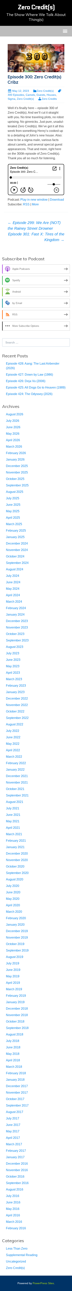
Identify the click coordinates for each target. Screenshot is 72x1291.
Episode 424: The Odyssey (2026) (29, 394)
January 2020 (15, 924)
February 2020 (16, 918)
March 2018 (14, 1066)
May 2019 (12, 976)
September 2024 (17, 562)
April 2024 (13, 595)
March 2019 (14, 989)
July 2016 (12, 1196)
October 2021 (15, 789)
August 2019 (14, 957)
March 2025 (14, 524)
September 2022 (17, 718)
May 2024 (12, 588)
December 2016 (17, 1163)
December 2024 (17, 543)
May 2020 (12, 898)
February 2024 (16, 608)
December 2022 (17, 698)
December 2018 (17, 1008)
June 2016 (13, 1202)
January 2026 (15, 459)
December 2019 (17, 931)
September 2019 (17, 950)
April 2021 (13, 827)
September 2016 (17, 1183)
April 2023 (13, 672)
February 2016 (16, 1228)
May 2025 (12, 511)
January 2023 (15, 692)
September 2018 (17, 1028)
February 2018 (16, 1073)
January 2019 (15, 1002)
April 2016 (13, 1215)
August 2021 (14, 801)
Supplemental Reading (21, 1255)
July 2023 (12, 653)
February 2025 (16, 530)
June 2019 (13, 969)
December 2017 (17, 1086)
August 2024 (14, 569)
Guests (40, 94)
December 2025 (17, 466)
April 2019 (13, 982)
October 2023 (15, 634)
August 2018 (14, 1034)
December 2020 (17, 853)
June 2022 (13, 737)
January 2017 (15, 1157)
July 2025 (12, 498)
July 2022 (12, 730)
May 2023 (12, 666)
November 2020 (17, 860)
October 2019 (15, 944)
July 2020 (12, 885)
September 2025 (17, 485)
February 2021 (16, 840)
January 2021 (15, 847)
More (35, 204)
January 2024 (15, 614)
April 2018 (13, 1060)
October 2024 (15, 556)
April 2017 (13, 1137)
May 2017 (12, 1131)
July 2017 (12, 1118)
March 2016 (14, 1221)
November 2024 (17, 550)
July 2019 (12, 963)
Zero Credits (49, 98)
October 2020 (15, 866)
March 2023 (14, 679)
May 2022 (12, 743)
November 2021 (17, 782)
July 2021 (12, 808)
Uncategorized (16, 1261)
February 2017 (16, 1150)
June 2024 (13, 582)
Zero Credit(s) (45, 90)
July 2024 (12, 575)
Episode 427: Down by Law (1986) (29, 374)
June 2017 (13, 1124)
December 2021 (17, 776)
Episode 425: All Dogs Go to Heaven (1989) (35, 387)
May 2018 (12, 1053)
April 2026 (13, 440)
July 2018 (12, 1040)
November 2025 (17, 472)
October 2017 (15, 1099)
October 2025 (15, 478)
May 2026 (12, 433)
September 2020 (17, 873)
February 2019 (16, 995)
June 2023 (13, 659)
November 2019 (17, 937)
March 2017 (14, 1144)
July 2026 (12, 420)
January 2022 (15, 769)
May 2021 (12, 821)
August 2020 (14, 879)
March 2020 (14, 911)
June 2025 (13, 504)
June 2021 (13, 814)
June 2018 (13, 1047)
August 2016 (14, 1189)
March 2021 (14, 834)
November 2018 (17, 1015)
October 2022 (15, 711)
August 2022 (14, 724)
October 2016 (15, 1176)
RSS (26, 204)
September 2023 (17, 640)
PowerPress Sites (43, 1283)
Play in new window (34, 199)
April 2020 (13, 905)
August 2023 (14, 646)
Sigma (11, 98)
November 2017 (17, 1092)
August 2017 (14, 1112)
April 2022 (13, 750)
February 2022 (16, 763)
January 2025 (15, 537)
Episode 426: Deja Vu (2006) (25, 381)
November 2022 (17, 705)
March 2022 (14, 756)
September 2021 (17, 795)
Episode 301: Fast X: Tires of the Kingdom (36, 237)
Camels (30, 94)
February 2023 (16, 685)
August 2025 (14, 491)
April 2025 (13, 517)
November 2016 (17, 1170)
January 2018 (15, 1079)
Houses (51, 94)
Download (57, 199)
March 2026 (14, 446)
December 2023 (17, 621)
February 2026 (16, 453)
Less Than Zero (16, 1248)
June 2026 (13, 427)
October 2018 (15, 1021)
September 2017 (17, 1105)
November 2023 (17, 627)
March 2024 (14, 601)
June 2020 (13, 892)
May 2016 (12, 1208)
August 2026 (14, 414)
